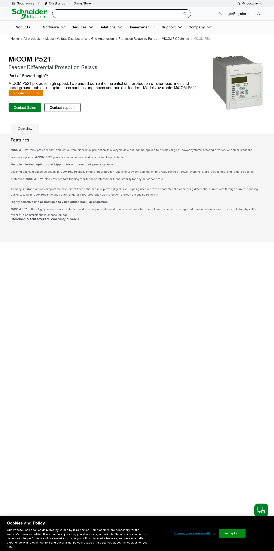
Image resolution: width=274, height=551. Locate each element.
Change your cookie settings (194, 533)
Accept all (232, 533)
